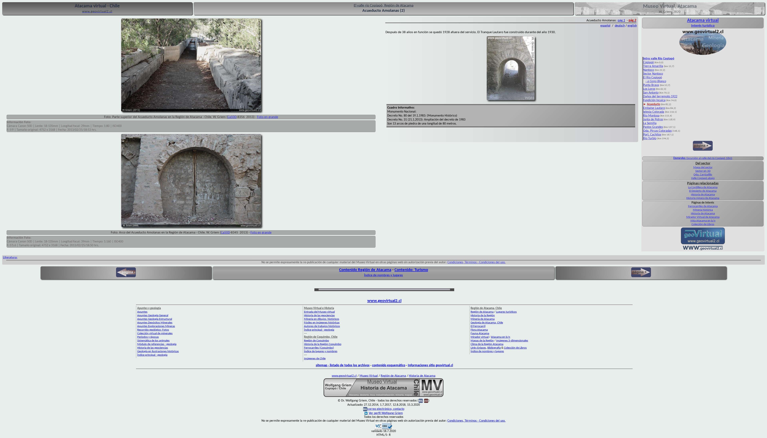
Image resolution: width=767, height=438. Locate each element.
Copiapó (648, 62)
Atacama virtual (703, 20)
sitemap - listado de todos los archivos (343, 365)
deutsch (620, 25)
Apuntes (142, 311)
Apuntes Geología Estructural (154, 319)
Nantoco (648, 70)
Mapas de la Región (482, 340)
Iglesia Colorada (653, 112)
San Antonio (651, 92)
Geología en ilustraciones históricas (158, 351)
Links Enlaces (478, 347)
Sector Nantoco (653, 73)
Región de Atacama (482, 311)
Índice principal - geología (152, 355)
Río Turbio (649, 138)
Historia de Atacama (703, 194)
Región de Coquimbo (316, 340)
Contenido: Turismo (411, 270)
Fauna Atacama (480, 333)
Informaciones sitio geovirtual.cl (430, 365)
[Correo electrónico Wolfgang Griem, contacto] (420, 400)
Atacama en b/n (500, 337)
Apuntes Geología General (152, 315)
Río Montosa (651, 115)
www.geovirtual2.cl (384, 301)
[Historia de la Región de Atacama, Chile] (383, 396)
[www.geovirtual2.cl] (703, 249)
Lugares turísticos (506, 311)
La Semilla (650, 123)
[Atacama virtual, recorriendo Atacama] (703, 54)
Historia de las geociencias (152, 347)
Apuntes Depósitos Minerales (154, 322)
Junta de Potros (653, 119)
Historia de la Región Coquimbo (322, 344)
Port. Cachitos (652, 134)
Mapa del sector (702, 167)
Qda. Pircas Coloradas (657, 130)
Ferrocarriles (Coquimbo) (319, 347)
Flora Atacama (479, 329)
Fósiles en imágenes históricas (322, 322)
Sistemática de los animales (153, 340)
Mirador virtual (480, 337)
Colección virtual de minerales (155, 333)
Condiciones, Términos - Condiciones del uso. (476, 262)
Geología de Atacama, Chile (487, 322)
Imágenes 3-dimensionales (512, 340)
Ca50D (232, 117)
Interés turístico (703, 26)
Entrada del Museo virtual (319, 311)
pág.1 (621, 20)
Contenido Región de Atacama (365, 270)
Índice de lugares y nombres (320, 351)
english (632, 25)
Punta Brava (651, 85)
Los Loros (649, 89)
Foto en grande (267, 117)
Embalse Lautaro (654, 108)
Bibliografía (494, 347)
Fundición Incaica (654, 100)
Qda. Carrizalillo (702, 174)
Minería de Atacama (483, 319)
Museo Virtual (369, 376)
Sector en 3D (702, 171)
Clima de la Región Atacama (487, 344)
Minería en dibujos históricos (321, 319)
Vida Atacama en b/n (702, 220)
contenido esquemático (388, 365)
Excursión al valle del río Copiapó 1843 (702, 158)
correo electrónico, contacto (386, 409)
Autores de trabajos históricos (322, 326)
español (605, 25)
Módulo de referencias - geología (156, 344)
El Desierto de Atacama (702, 191)
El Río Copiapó (652, 77)
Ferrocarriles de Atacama (703, 206)
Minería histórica (703, 210)
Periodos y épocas (148, 337)
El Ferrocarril (478, 326)
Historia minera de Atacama (702, 198)
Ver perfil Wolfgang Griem (386, 413)
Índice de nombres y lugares (383, 275)
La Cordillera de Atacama (702, 187)
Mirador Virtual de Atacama (702, 217)
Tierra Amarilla (653, 66)
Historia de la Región (483, 315)
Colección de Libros (702, 224)
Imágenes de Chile (315, 358)
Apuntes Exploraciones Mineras (156, 326)
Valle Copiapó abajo (703, 178)
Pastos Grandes (653, 127)
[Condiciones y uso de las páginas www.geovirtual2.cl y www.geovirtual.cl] (426, 400)
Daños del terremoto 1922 (660, 96)
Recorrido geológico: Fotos (153, 329)
